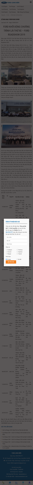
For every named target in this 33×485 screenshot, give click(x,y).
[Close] (29, 218)
